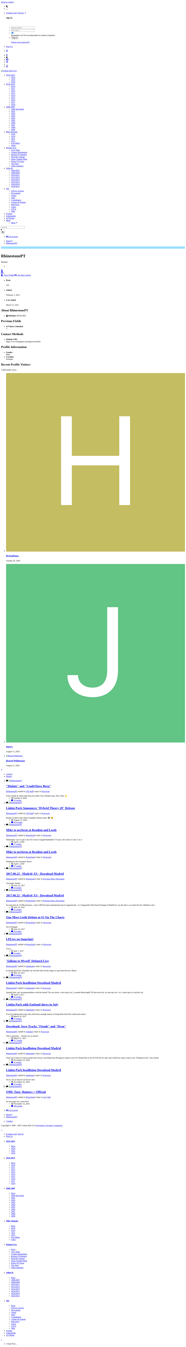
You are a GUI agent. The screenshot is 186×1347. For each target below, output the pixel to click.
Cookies (9, 1121)
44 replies (17, 931)
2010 (13, 86)
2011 (13, 89)
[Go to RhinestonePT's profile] (15, 781)
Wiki (13, 211)
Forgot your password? (20, 42)
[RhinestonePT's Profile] (2, 271)
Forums (9, 214)
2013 (13, 93)
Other (13, 145)
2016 (13, 100)
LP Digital (10, 218)
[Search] (3, 232)
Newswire (46, 791)
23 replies (17, 888)
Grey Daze (15, 150)
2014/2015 (15, 180)
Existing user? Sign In (15, 13)
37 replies (17, 1019)
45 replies (17, 975)
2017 (13, 102)
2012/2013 (15, 177)
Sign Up (9, 46)
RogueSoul (30, 835)
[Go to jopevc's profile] (95, 742)
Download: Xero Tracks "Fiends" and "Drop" (36, 1026)
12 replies (17, 997)
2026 (13, 82)
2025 (13, 80)
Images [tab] (9, 776)
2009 (13, 130)
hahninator (30, 966)
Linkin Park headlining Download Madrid (33, 982)
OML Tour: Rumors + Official (26, 1091)
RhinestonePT (11, 791)
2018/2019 (15, 184)
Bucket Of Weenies (19, 155)
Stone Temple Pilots (19, 159)
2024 (13, 77)
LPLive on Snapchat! (20, 939)
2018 (13, 105)
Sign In (14, 38)
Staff (13, 198)
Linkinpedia (11, 216)
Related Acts (11, 148)
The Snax (15, 164)
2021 (13, 139)
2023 (13, 141)
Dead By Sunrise (18, 157)
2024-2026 (10, 75)
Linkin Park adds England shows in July (32, 1004)
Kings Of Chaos (17, 161)
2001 (13, 111)
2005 (13, 120)
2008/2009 (15, 173)
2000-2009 (10, 107)
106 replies (17, 1106)
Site (7, 189)
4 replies (16, 953)
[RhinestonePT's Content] (2, 273)
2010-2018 (10, 84)
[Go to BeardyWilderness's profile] (14, 756)
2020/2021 (15, 186)
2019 (13, 136)
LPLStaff (29, 791)
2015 (13, 98)
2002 (13, 114)
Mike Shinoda (11, 132)
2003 (13, 116)
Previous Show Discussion (53, 879)
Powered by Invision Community (49, 1125)
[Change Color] (7, 9)
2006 (13, 123)
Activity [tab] (9, 774)
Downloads (15, 193)
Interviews (15, 205)
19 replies (17, 800)
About (13, 195)
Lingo (13, 207)
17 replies (17, 844)
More (8, 220)
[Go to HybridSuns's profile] (95, 551)
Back (13, 1146)
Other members (17, 166)
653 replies (17, 822)
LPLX (13, 209)
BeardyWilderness (15, 760)
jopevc (9, 746)
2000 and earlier (17, 109)
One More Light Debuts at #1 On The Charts (35, 917)
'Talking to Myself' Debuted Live (27, 961)
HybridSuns (12, 556)
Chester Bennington (19, 152)
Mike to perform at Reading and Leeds (31, 830)
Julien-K (9, 168)
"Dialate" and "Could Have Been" (28, 786)
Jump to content (7, 2)
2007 (13, 125)
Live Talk (47, 1097)
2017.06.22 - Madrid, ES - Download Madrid (35, 873)
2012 (13, 91)
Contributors (16, 200)
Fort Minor (15, 143)
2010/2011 (15, 175)
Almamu (29, 1032)
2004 (13, 118)
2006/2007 (15, 170)
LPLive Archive (17, 191)
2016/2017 (15, 182)
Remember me (17, 35)
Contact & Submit (18, 202)
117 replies (17, 1040)
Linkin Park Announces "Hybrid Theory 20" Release (40, 808)
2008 (13, 127)
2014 (13, 95)
